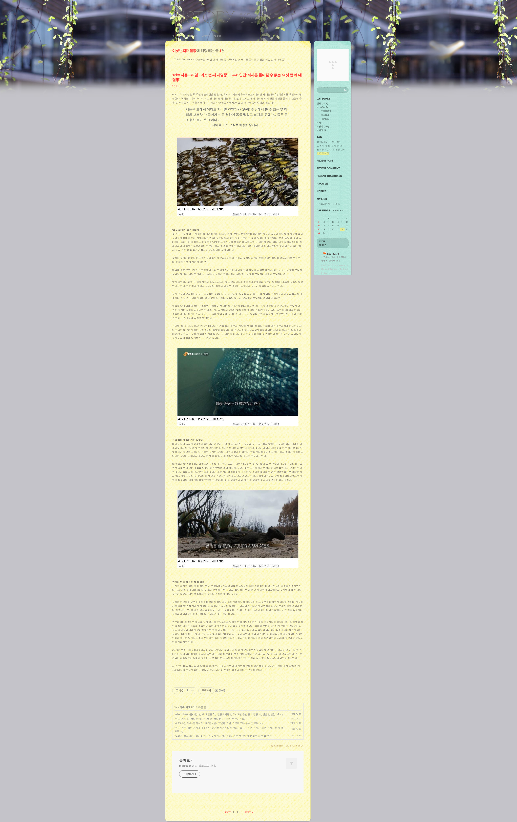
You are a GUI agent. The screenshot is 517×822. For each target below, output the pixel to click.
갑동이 (320, 145)
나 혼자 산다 (335, 142)
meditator (325, 265)
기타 (323, 130)
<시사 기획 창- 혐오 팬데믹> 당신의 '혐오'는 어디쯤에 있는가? (207, 718)
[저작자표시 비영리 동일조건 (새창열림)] (219, 690)
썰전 (327, 145)
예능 (325, 115)
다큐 (182, 707)
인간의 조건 (323, 153)
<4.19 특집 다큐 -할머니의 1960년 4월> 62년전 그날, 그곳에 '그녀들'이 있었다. (216, 723)
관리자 (332, 260)
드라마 (326, 111)
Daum (324, 269)
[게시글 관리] (192, 691)
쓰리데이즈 (337, 145)
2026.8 (338, 210)
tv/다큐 (176, 85)
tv (176, 707)
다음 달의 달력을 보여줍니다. (342, 210)
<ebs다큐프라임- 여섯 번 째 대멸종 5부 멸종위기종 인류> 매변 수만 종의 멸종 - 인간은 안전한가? (226, 714)
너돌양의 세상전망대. (329, 204)
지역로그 (325, 256)
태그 (180, 36)
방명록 (217, 36)
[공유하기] (187, 691)
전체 (322, 103)
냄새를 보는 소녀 (325, 149)
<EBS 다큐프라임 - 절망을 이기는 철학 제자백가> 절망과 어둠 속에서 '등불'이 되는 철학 (221, 735)
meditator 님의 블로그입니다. (197, 765)
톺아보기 (234, 16)
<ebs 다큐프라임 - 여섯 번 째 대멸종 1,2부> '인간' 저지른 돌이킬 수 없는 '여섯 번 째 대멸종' (236, 59)
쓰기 (338, 260)
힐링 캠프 (340, 149)
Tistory (327, 273)
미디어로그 (192, 36)
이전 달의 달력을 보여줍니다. (333, 210)
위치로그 (206, 36)
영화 (324, 126)
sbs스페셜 (322, 142)
